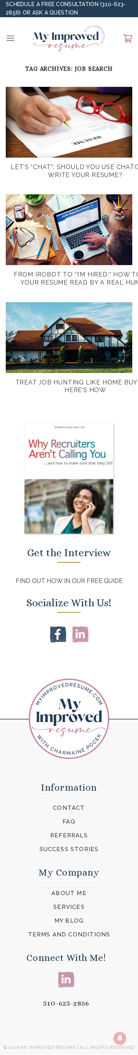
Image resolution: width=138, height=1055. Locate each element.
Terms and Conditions (69, 934)
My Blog (69, 920)
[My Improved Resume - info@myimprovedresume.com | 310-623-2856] (69, 38)
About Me (69, 893)
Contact (69, 807)
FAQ (69, 821)
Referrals (69, 835)
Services (69, 907)
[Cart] (127, 38)
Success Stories (69, 849)
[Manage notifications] (120, 1038)
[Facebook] (58, 634)
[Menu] (10, 38)
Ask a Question (55, 13)
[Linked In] (80, 634)
